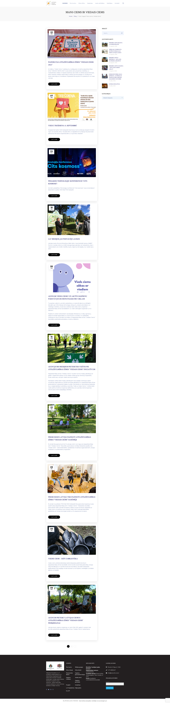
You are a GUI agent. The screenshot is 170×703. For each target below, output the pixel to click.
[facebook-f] (46, 689)
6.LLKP (68, 690)
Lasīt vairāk (54, 84)
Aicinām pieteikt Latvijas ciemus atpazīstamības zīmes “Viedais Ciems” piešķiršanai (65, 620)
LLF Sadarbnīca (70, 688)
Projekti (68, 685)
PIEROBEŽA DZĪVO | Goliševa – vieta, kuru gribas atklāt (116, 67)
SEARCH (122, 32)
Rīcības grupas (79, 667)
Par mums (69, 667)
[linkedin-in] (50, 689)
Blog (75, 16)
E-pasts (108, 681)
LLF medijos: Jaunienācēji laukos (64, 239)
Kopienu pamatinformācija (80, 673)
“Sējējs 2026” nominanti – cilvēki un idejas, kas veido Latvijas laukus (115, 51)
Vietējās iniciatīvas (114, 84)
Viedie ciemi (78, 677)
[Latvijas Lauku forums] (51, 3)
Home (70, 16)
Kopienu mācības (68, 678)
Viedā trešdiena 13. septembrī (62, 125)
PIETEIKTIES (110, 688)
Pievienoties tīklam (69, 673)
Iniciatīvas (77, 685)
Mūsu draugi (69, 670)
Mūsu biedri (78, 670)
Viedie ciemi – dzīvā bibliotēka (63, 558)
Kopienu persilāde (77, 681)
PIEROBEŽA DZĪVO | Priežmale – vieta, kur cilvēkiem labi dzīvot (115, 59)
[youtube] (48, 689)
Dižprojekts (78, 688)
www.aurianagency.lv (101, 700)
